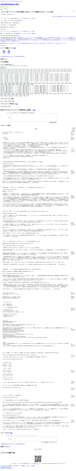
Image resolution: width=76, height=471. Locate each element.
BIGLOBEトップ (16, 465)
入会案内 (33, 465)
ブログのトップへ (12, 56)
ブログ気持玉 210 (59, 16)
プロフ (13, 1)
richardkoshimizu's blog (9, 4)
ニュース (28, 465)
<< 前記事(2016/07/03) (5, 56)
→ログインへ (3, 66)
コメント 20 (73, 16)
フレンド (16, 1)
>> (14, 14)
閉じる (11, 468)
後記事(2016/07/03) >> (21, 56)
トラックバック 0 (66, 16)
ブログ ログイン (4, 1)
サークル (20, 1)
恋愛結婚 (23, 465)
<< (0, 14)
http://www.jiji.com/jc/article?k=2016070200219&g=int (10, 35)
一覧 (14, 48)
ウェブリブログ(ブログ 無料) (6, 465)
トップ (10, 1)
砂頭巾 (72, 296)
